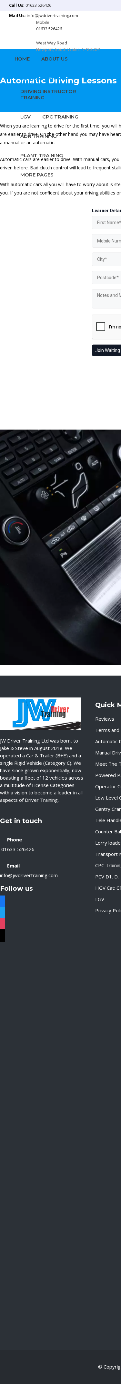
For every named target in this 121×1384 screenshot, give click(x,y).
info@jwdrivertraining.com (52, 15)
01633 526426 (38, 5)
